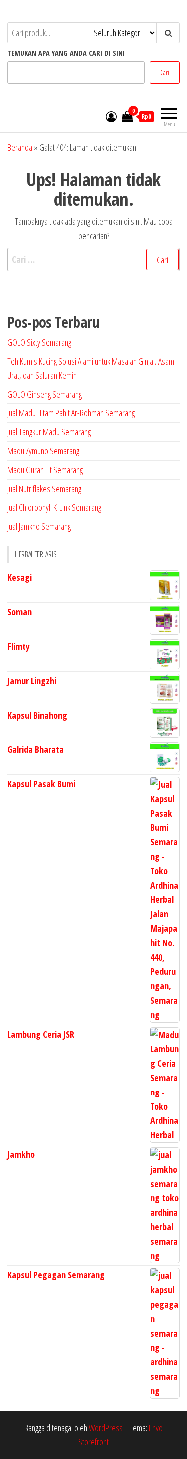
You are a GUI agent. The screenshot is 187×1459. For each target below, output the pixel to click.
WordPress (106, 1428)
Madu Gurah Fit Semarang (45, 470)
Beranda (19, 147)
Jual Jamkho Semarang (39, 526)
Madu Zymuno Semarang (43, 451)
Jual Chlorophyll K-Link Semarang (54, 507)
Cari (164, 72)
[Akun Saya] (111, 116)
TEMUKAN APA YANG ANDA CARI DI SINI (66, 53)
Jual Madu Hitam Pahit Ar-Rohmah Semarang (71, 413)
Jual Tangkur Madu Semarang (49, 432)
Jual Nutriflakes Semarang (44, 489)
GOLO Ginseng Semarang (44, 394)
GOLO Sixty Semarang (39, 342)
